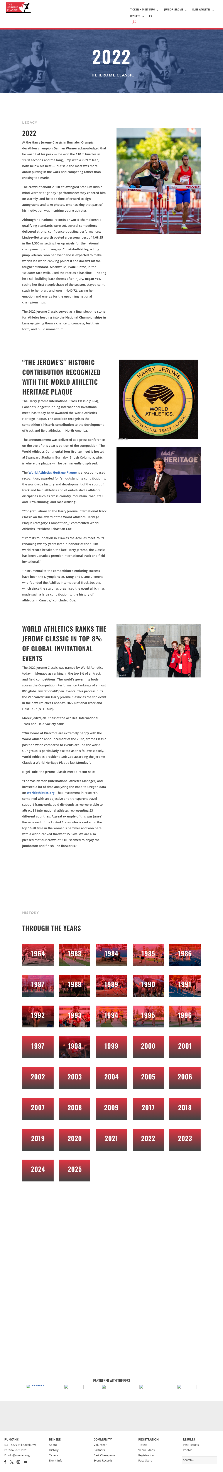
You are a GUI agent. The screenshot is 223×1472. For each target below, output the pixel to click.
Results (135, 17)
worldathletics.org (40, 793)
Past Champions (104, 1455)
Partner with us (112, 1416)
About (53, 1445)
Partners (99, 1450)
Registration (146, 1455)
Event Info (56, 1460)
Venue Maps (146, 1450)
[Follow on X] (11, 1461)
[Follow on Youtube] (25, 1461)
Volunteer (100, 1445)
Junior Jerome (173, 10)
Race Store (145, 1460)
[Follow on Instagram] (18, 1461)
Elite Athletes (201, 10)
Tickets (53, 1455)
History (54, 1450)
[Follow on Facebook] (5, 1461)
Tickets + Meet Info (142, 10)
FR (150, 17)
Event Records (103, 1460)
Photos (187, 1450)
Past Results (191, 1445)
